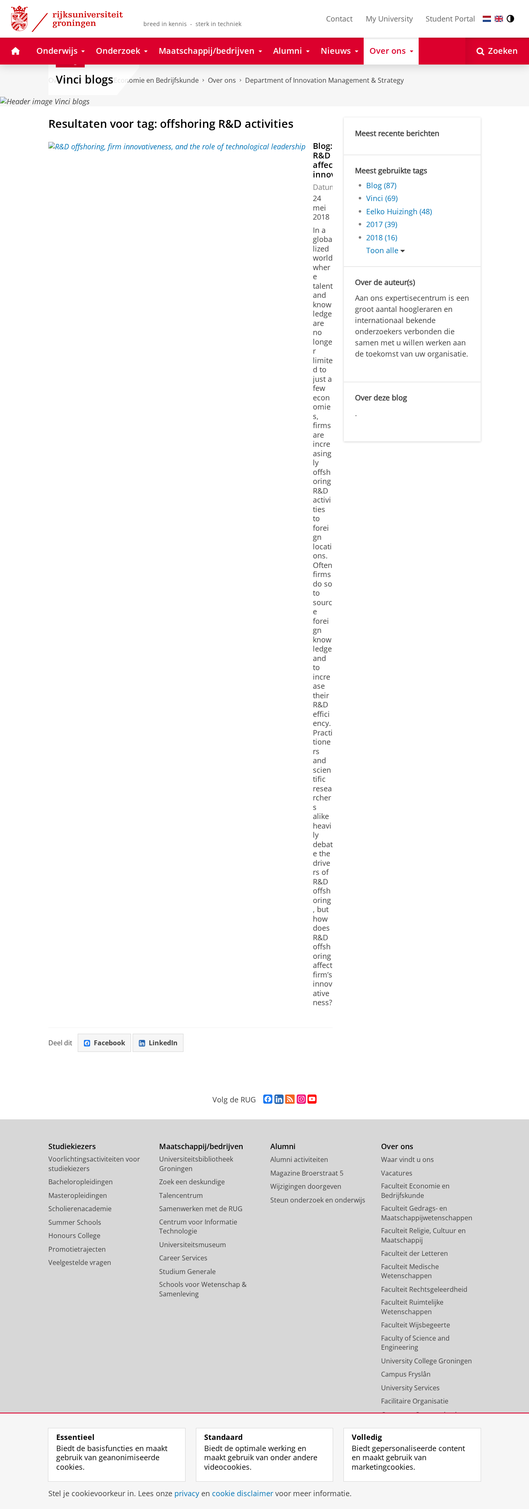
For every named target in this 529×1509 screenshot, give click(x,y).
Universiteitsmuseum (192, 1244)
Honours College (74, 1235)
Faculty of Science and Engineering (415, 1343)
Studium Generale (187, 1271)
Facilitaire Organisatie (414, 1401)
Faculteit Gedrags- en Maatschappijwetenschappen (426, 1213)
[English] (499, 19)
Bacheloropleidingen (80, 1181)
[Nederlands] (487, 19)
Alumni (282, 1146)
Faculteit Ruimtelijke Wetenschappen (412, 1307)
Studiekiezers (72, 1146)
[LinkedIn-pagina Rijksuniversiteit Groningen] (279, 1099)
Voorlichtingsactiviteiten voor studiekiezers (94, 1164)
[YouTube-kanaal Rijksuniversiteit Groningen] (312, 1099)
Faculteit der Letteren (414, 1253)
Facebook (109, 1042)
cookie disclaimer (242, 1493)
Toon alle (382, 250)
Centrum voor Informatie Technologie (198, 1226)
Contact (339, 19)
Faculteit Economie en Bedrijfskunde (415, 1190)
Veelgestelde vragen (79, 1262)
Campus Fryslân (406, 1374)
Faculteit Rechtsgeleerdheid (424, 1289)
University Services (410, 1387)
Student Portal (450, 19)
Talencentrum (181, 1195)
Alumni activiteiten (299, 1159)
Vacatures (396, 1173)
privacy (186, 1493)
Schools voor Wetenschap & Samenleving (203, 1289)
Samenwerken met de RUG (201, 1208)
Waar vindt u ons (407, 1159)
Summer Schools (74, 1222)
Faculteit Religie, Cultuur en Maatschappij (423, 1235)
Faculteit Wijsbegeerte (415, 1324)
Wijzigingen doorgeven (305, 1186)
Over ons (222, 80)
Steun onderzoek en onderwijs (317, 1200)
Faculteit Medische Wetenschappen (410, 1271)
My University (389, 19)
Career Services (183, 1257)
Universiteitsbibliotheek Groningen (196, 1164)
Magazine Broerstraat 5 (306, 1173)
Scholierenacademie (80, 1208)
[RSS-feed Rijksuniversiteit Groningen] (290, 1099)
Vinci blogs (84, 79)
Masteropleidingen (77, 1195)
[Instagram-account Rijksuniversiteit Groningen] (301, 1099)
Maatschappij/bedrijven (201, 1146)
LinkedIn (163, 1042)
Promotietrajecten (77, 1249)
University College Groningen (426, 1360)
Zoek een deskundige (192, 1181)
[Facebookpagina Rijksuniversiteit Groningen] (267, 1099)
